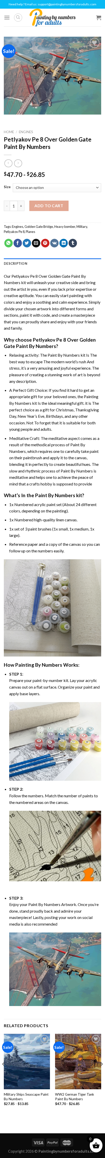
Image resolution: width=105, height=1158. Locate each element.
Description (15, 263)
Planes (30, 232)
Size (7, 187)
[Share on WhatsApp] (8, 243)
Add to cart (48, 205)
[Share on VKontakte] (54, 243)
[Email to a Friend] (36, 243)
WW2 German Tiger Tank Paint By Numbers (74, 1096)
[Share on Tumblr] (73, 243)
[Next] (101, 1074)
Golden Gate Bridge (38, 227)
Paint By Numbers (64, 355)
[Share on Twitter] (27, 243)
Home (9, 132)
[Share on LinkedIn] (63, 243)
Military (81, 227)
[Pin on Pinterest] (45, 243)
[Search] (18, 17)
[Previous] (3, 1074)
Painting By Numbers (38, 665)
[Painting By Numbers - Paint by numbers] (52, 17)
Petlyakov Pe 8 (14, 232)
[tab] (52, 263)
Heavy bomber (64, 227)
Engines (26, 132)
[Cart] (98, 17)
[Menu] (7, 17)
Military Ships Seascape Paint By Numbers (26, 1096)
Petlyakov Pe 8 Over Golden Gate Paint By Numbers (50, 343)
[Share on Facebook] (18, 243)
